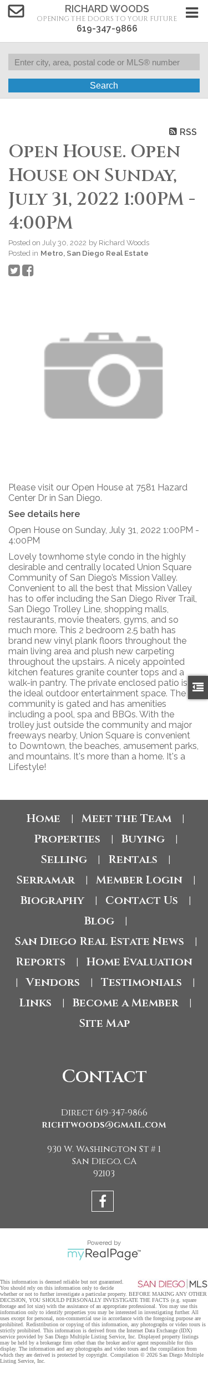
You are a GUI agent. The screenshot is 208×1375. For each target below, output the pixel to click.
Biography (52, 900)
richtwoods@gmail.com (104, 1125)
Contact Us (141, 900)
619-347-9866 (107, 28)
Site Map (104, 1023)
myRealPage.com (104, 1254)
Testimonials (141, 982)
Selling (63, 859)
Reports (40, 961)
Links (35, 1002)
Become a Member (126, 1002)
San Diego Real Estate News (99, 941)
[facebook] (104, 1203)
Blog (99, 920)
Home (43, 818)
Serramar (45, 879)
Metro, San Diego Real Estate (94, 253)
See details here (44, 514)
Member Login (139, 879)
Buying (143, 838)
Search (104, 85)
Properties (67, 838)
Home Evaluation (139, 961)
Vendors (53, 982)
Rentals (133, 859)
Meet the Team (126, 818)
